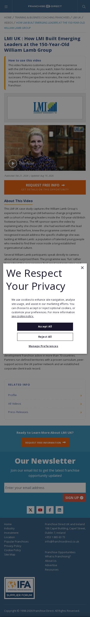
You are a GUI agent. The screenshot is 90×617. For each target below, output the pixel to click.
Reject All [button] (45, 337)
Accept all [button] (45, 326)
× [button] (82, 267)
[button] (45, 346)
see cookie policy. (23, 316)
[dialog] (45, 308)
